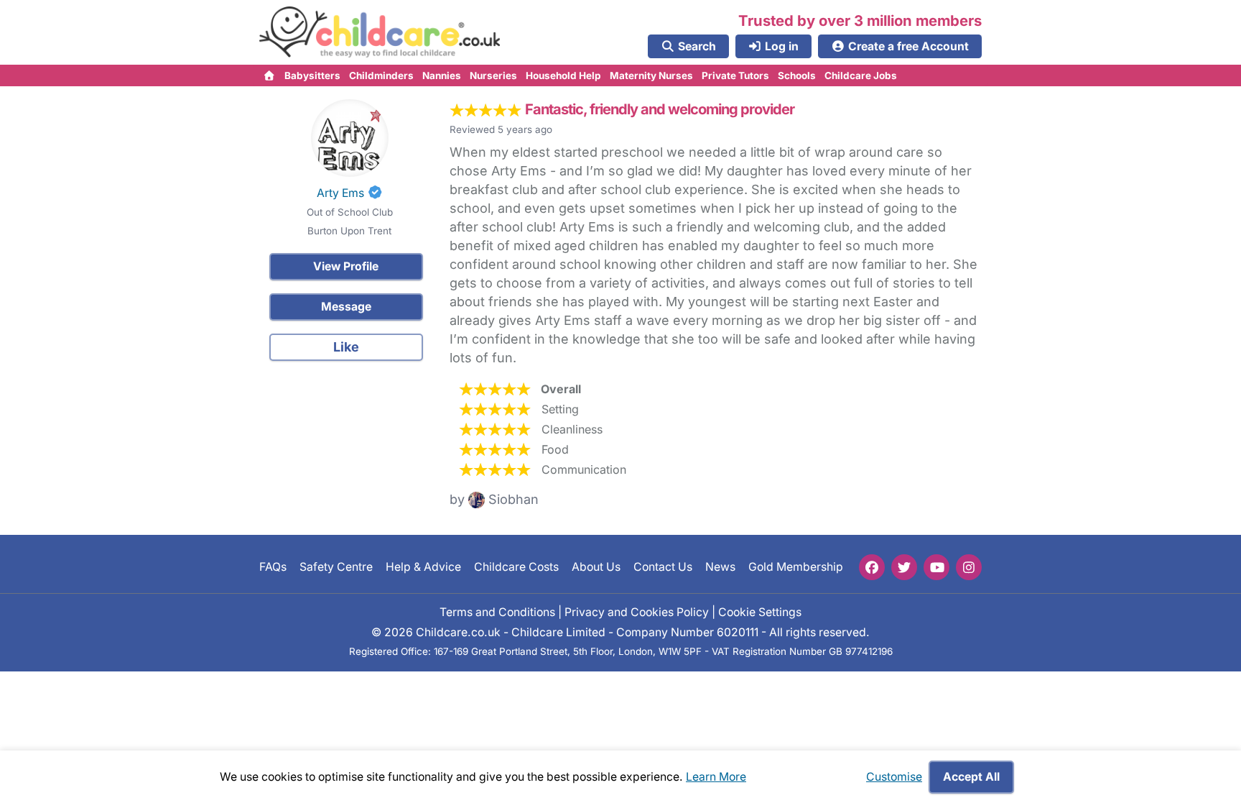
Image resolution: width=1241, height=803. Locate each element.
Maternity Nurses (651, 75)
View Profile (345, 266)
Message (346, 306)
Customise (894, 777)
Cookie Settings (759, 611)
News (720, 567)
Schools (797, 75)
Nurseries (493, 75)
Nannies (441, 75)
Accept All (971, 777)
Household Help (563, 75)
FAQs (273, 567)
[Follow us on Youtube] (936, 567)
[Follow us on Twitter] (904, 567)
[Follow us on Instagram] (969, 567)
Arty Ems (340, 193)
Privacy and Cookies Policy (636, 611)
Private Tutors (735, 75)
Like (346, 346)
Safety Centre (336, 567)
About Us (596, 567)
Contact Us (662, 567)
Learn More (716, 777)
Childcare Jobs (860, 75)
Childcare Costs (516, 567)
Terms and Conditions (497, 611)
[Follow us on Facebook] (872, 567)
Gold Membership (795, 567)
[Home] (270, 75)
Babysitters (312, 75)
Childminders (381, 75)
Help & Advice (423, 567)
